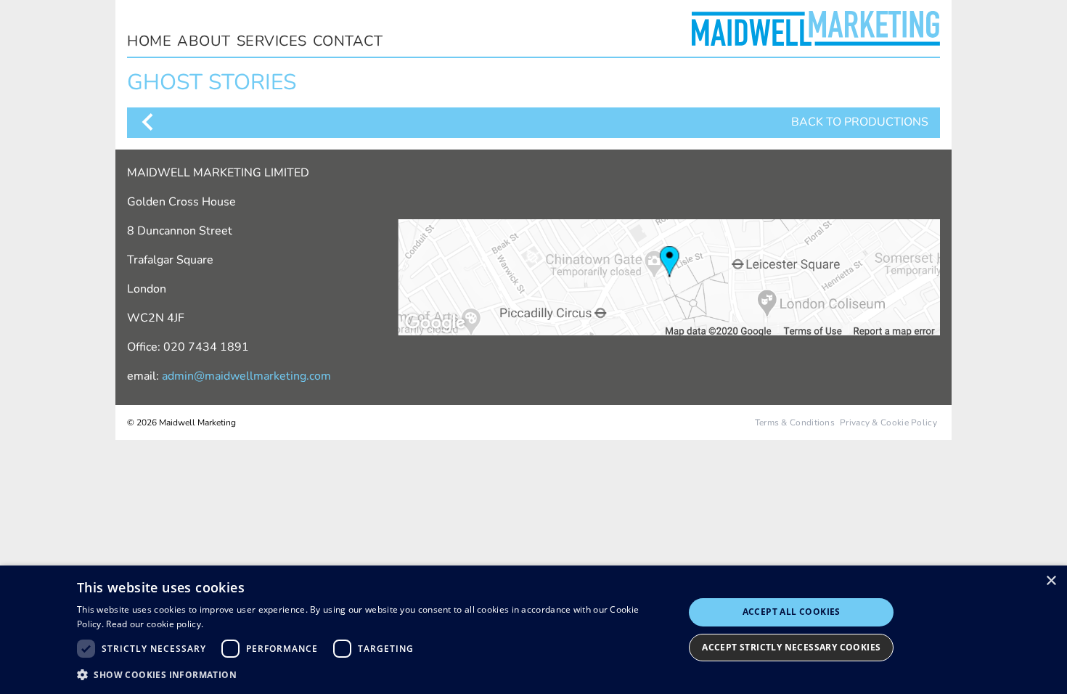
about (204, 41)
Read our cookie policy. (154, 624)
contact (348, 41)
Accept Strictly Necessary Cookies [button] (791, 647)
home (149, 41)
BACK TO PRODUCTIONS (859, 122)
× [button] (1050, 581)
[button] (371, 674)
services (272, 41)
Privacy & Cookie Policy (888, 422)
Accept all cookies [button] (792, 611)
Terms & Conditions (795, 422)
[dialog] (533, 630)
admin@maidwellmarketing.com (246, 376)
